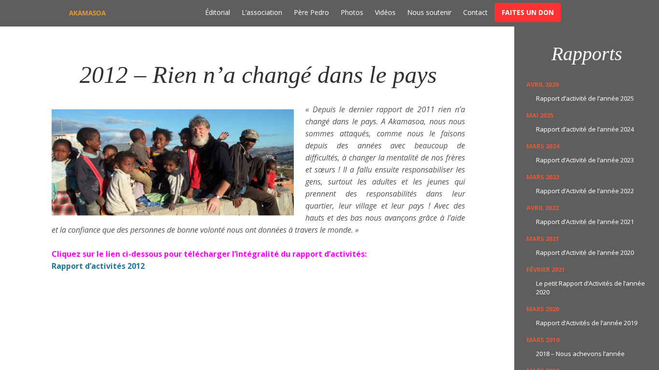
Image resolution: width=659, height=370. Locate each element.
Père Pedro (311, 12)
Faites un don (528, 12)
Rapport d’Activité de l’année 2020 (585, 252)
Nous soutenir (429, 12)
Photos (352, 12)
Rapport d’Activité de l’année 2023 (585, 160)
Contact (475, 12)
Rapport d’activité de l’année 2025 (585, 98)
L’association (262, 12)
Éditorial (217, 12)
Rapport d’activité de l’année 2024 (585, 129)
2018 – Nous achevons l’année (580, 353)
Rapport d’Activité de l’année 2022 (585, 190)
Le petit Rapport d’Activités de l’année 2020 (590, 287)
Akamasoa (87, 13)
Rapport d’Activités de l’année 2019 (586, 322)
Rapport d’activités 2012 (98, 266)
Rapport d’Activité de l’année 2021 (585, 221)
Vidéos (385, 12)
